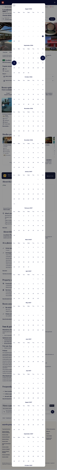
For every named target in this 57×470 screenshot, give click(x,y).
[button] (42, 16)
